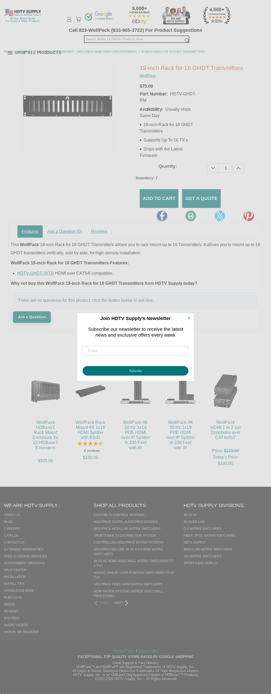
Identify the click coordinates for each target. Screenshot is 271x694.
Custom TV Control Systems (119, 515)
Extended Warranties (23, 549)
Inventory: (147, 178)
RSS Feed (12, 618)
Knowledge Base (19, 591)
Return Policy (148, 651)
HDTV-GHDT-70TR (35, 273)
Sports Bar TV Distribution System (125, 535)
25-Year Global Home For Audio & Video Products (22, 20)
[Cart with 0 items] (78, 19)
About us (12, 515)
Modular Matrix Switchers (208, 549)
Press (9, 604)
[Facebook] (162, 216)
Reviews (99, 231)
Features (30, 231)
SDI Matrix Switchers (202, 556)
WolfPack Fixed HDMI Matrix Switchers (128, 584)
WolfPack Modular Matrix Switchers (127, 529)
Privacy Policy (124, 651)
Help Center (15, 570)
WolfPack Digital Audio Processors (126, 522)
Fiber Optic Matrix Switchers (210, 535)
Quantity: (168, 166)
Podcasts (12, 597)
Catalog (11, 535)
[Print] (191, 216)
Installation (15, 577)
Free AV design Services (25, 556)
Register (31, 632)
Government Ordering (24, 563)
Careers (12, 529)
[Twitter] (220, 216)
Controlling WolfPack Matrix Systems (128, 542)
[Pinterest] (248, 216)
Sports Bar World (200, 563)
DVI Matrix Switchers (202, 529)
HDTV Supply (195, 542)
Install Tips (14, 584)
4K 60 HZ (190, 515)
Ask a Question (64, 231)
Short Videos (16, 625)
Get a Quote (201, 198)
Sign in (10, 632)
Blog (8, 522)
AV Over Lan (194, 522)
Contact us (14, 542)
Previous (256, 662)
